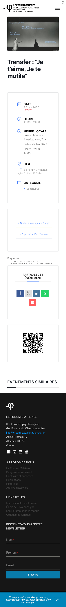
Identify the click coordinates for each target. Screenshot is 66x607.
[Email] (32, 302)
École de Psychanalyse (20, 507)
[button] (63, 3)
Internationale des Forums (21, 503)
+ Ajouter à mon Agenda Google (34, 223)
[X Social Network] (28, 293)
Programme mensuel (19, 472)
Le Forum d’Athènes (18, 468)
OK (57, 599)
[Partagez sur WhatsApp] (45, 293)
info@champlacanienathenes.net (25, 432)
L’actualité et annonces (19, 476)
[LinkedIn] (36, 293)
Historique (12, 483)
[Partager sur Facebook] (20, 293)
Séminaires (32, 188)
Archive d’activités (17, 487)
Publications (13, 479)
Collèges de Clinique (18, 514)
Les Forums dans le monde (22, 510)
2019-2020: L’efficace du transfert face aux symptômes (30, 262)
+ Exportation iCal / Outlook (34, 234)
